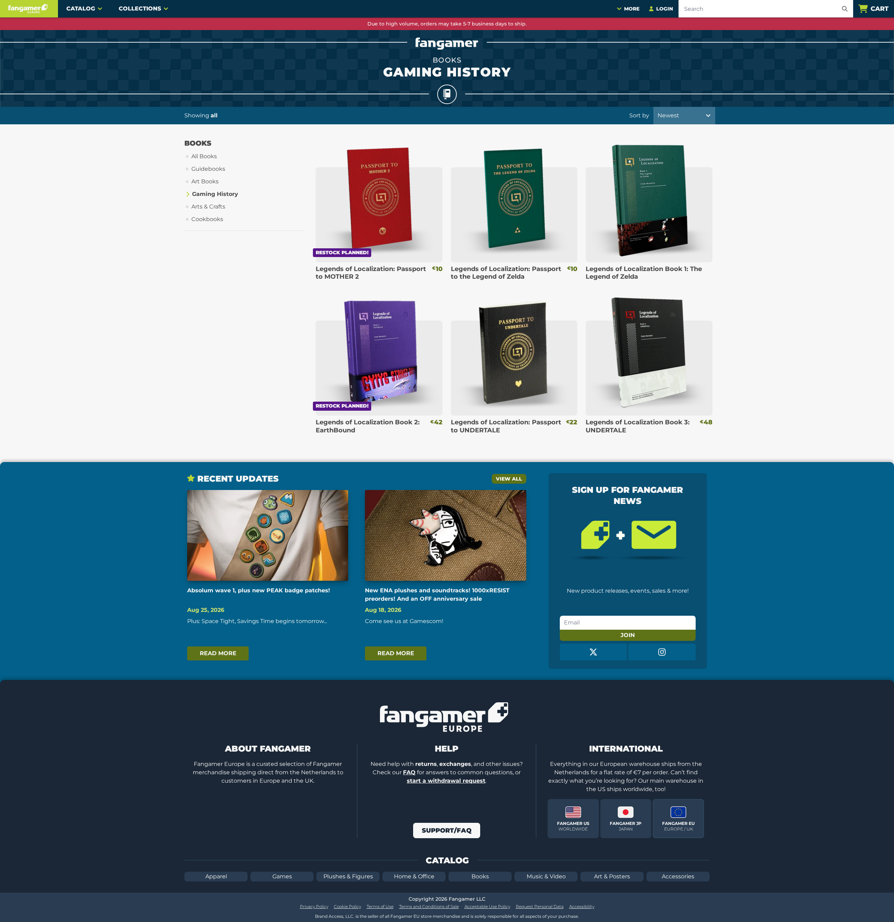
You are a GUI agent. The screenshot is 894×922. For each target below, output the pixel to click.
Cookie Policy (347, 906)
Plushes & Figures (348, 876)
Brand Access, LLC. (334, 916)
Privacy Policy (314, 906)
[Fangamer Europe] (29, 8)
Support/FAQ (446, 830)
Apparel (216, 876)
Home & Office (414, 876)
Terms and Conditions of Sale (429, 906)
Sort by (639, 115)
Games (282, 876)
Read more (218, 653)
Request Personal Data (540, 906)
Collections (140, 8)
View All (509, 479)
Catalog (80, 8)
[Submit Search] (844, 8)
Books (480, 876)
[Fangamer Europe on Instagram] (662, 652)
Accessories (678, 876)
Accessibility (581, 906)
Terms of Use (380, 906)
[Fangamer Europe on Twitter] (593, 652)
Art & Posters (612, 876)
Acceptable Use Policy (487, 906)
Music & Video (546, 876)
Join (628, 635)
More (631, 9)
